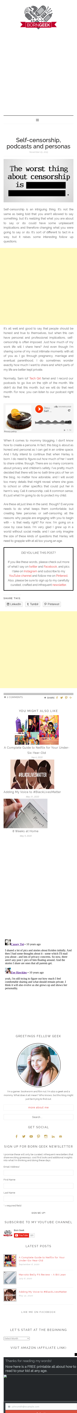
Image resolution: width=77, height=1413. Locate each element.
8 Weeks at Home (25, 831)
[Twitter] (62, 698)
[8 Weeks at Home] (25, 813)
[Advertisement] (38, 69)
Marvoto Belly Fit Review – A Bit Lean (42, 1274)
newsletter (59, 585)
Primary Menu (38, 119)
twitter (33, 566)
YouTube (31, 1136)
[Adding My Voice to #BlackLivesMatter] (32, 774)
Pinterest (62, 575)
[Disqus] (38, 889)
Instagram (30, 571)
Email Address (12, 1166)
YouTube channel (20, 575)
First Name (9, 1179)
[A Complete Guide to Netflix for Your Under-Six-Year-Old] (37, 729)
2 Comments (15, 697)
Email (60, 1136)
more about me (38, 1107)
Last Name (9, 1192)
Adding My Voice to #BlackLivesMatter (32, 792)
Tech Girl (35, 378)
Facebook (50, 566)
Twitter (24, 1136)
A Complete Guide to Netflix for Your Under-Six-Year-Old (42, 1259)
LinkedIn (53, 1136)
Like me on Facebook (38, 1312)
